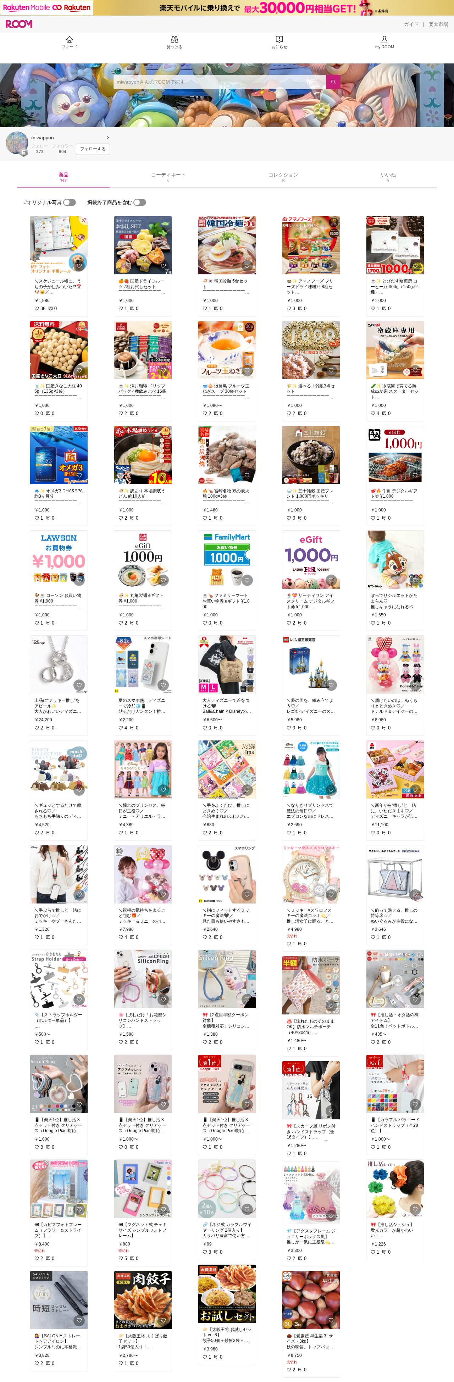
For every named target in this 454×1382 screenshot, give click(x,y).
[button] (17, 143)
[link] (59, 245)
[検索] (333, 82)
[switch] (69, 202)
